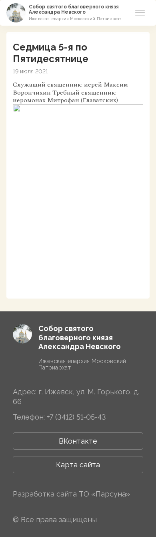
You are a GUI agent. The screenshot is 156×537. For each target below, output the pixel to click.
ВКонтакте (78, 441)
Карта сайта (78, 464)
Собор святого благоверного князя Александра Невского (74, 9)
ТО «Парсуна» (104, 494)
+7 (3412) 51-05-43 (76, 417)
